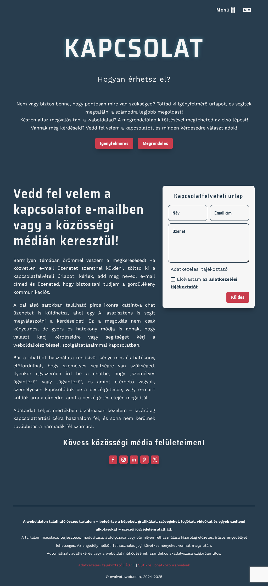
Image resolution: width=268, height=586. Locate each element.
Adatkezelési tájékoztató (100, 565)
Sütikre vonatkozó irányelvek (164, 565)
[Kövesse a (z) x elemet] (155, 459)
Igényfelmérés (114, 143)
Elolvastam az (204, 283)
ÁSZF (130, 565)
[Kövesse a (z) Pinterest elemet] (144, 459)
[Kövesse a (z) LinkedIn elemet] (134, 459)
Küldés (237, 297)
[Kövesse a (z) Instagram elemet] (123, 459)
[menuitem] (226, 10)
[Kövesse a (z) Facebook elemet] (113, 459)
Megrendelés (155, 143)
